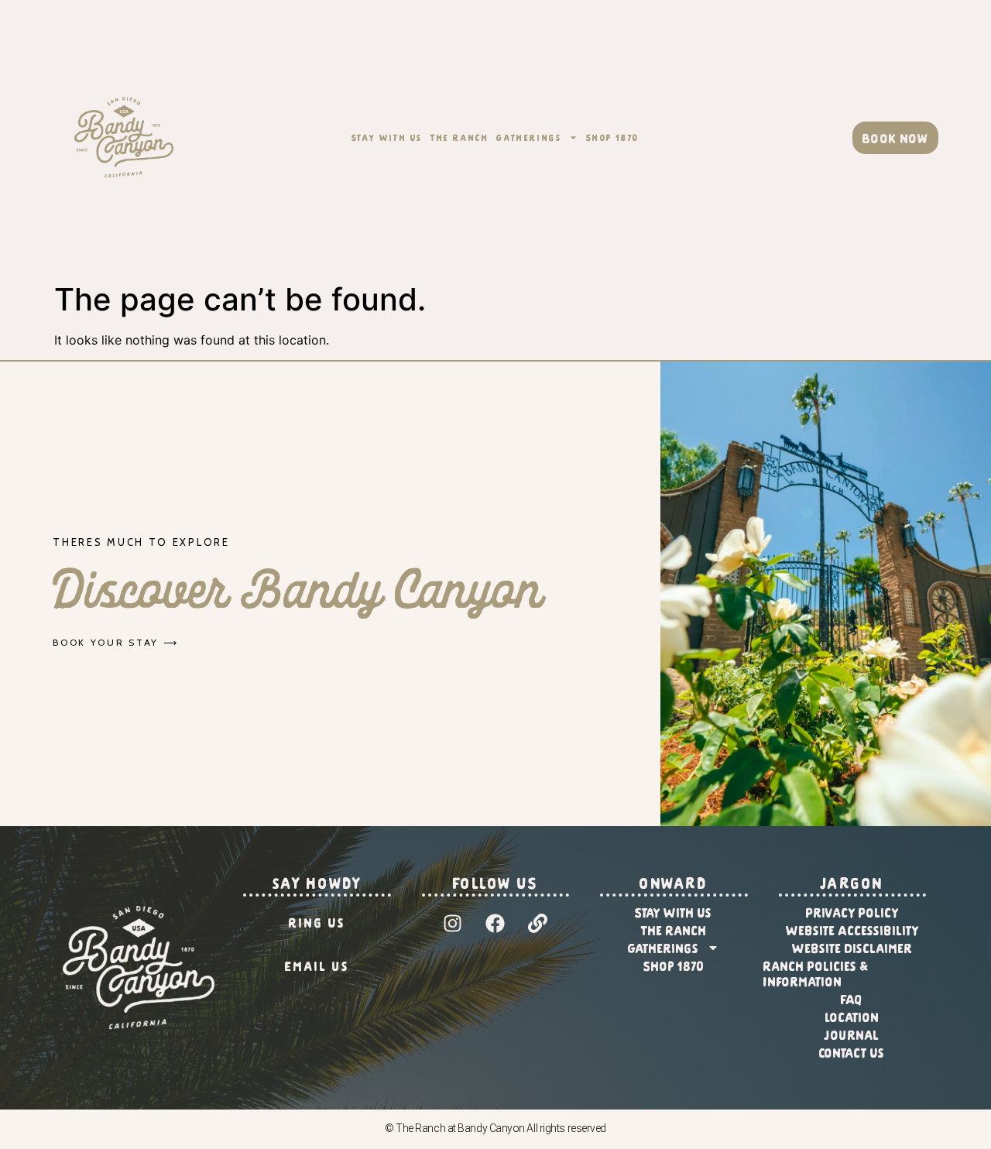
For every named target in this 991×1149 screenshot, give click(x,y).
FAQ (852, 999)
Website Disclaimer (852, 947)
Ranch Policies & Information (816, 973)
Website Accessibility (852, 930)
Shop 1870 (613, 137)
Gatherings (528, 137)
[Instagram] (453, 923)
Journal (852, 1034)
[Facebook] (495, 923)
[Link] (538, 923)
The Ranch (459, 137)
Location (852, 1016)
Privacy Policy (852, 912)
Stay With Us (387, 137)
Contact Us (852, 1052)
